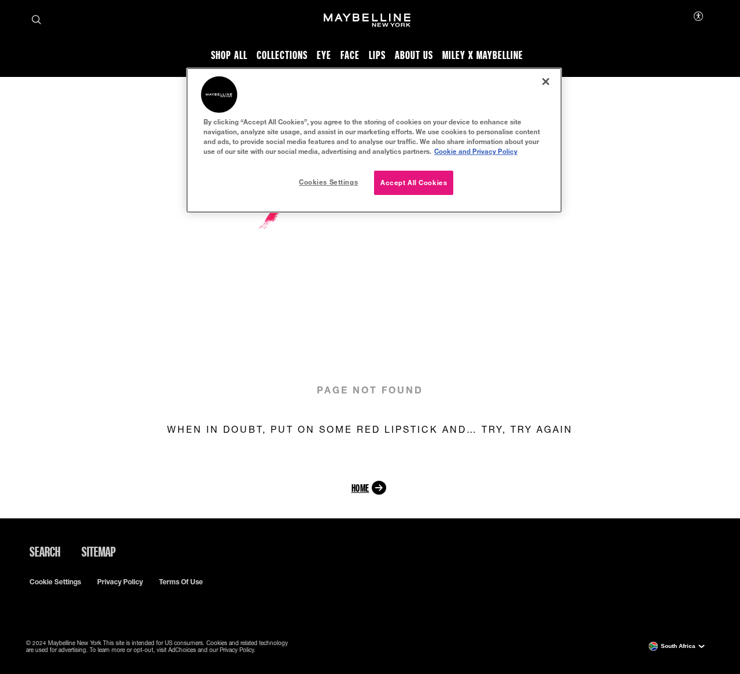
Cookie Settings (55, 582)
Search (45, 551)
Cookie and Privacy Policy (475, 151)
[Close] (545, 81)
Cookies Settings (328, 182)
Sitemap (99, 551)
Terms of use (181, 582)
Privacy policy (120, 582)
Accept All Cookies (413, 182)
